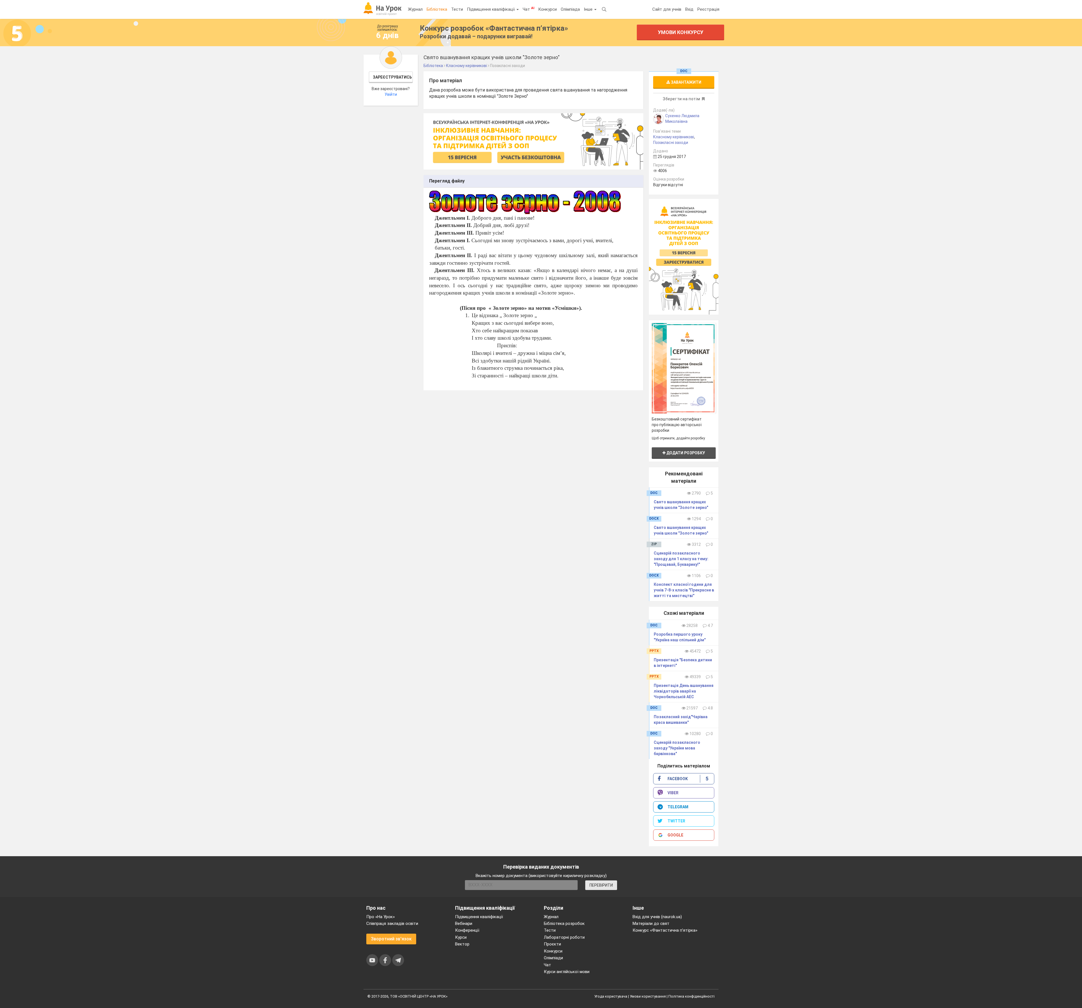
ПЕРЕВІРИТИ (601, 885)
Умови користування (648, 996)
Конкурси (547, 9)
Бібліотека (437, 9)
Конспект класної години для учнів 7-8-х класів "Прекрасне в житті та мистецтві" (684, 590)
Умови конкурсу (680, 32)
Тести (457, 9)
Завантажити (685, 82)
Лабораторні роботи (564, 937)
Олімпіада (570, 9)
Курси (461, 937)
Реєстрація (708, 9)
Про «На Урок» (380, 916)
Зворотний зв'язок (391, 939)
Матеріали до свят (651, 923)
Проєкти (552, 944)
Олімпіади (553, 957)
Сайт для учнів (666, 9)
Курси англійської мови (566, 971)
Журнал (415, 9)
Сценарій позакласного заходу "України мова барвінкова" (677, 748)
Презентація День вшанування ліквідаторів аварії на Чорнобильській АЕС (683, 691)
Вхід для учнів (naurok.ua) (657, 916)
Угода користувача (610, 996)
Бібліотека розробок (564, 923)
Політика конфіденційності (691, 996)
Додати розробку (685, 453)
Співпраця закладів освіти (392, 923)
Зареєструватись (392, 77)
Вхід (689, 9)
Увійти (391, 94)
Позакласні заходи (670, 142)
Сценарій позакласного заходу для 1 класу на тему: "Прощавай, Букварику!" (681, 559)
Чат (528, 9)
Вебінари (463, 923)
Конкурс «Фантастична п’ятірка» (665, 930)
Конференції (467, 930)
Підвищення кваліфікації (491, 9)
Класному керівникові (673, 137)
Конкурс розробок (494, 28)
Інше (589, 9)
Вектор (462, 944)
